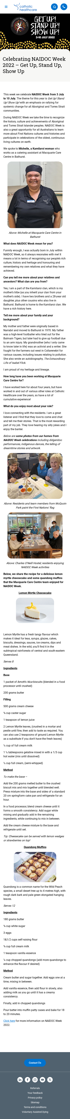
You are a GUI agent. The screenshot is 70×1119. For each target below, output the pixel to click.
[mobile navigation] (6, 6)
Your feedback (35, 1093)
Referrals (35, 1088)
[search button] (54, 6)
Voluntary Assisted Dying (35, 1112)
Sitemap (35, 1102)
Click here (9, 1020)
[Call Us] (63, 6)
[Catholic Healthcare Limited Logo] (25, 7)
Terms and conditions (35, 1107)
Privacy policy (35, 1097)
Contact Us (35, 1062)
